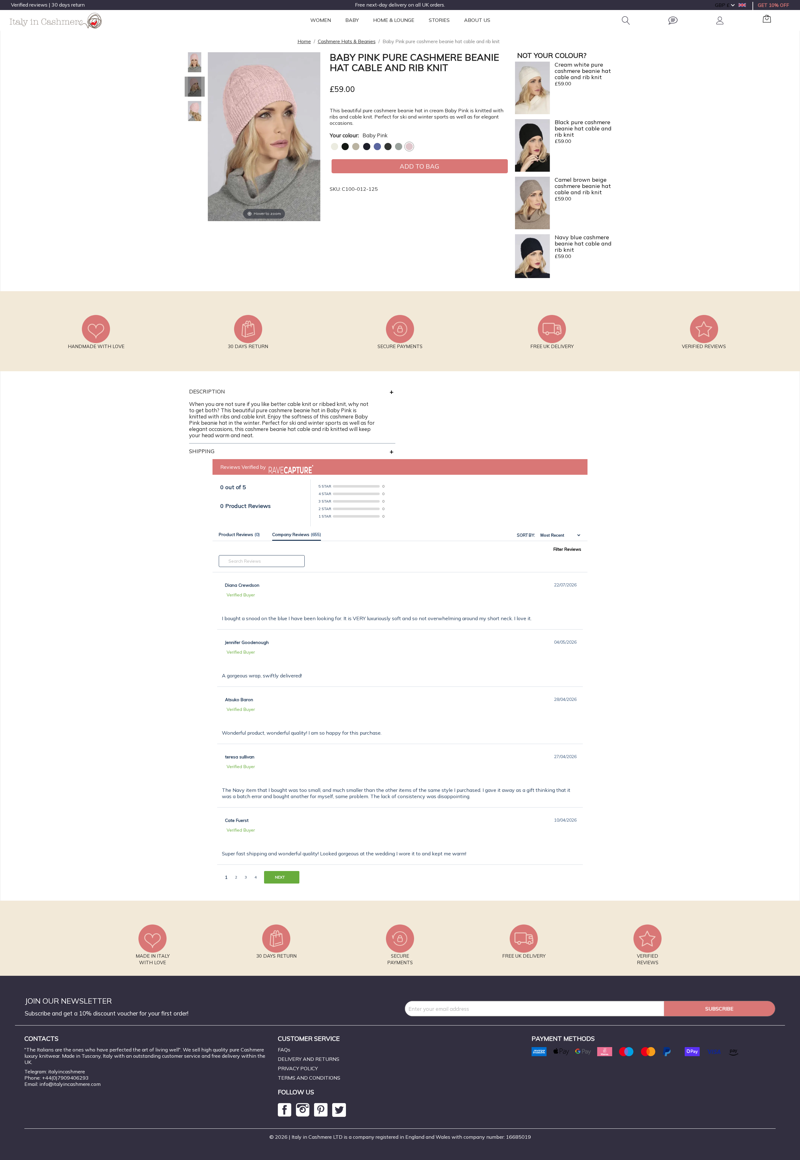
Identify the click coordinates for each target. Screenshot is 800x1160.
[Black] (345, 146)
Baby (352, 20)
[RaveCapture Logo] (289, 467)
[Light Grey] (398, 146)
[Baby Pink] (409, 146)
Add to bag (419, 166)
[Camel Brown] (355, 146)
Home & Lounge (393, 20)
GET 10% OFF (773, 5)
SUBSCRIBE (719, 1009)
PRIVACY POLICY (298, 1068)
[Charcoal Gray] (388, 146)
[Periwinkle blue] (377, 146)
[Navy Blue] (366, 146)
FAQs (284, 1049)
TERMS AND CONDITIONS (309, 1078)
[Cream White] (334, 146)
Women (320, 20)
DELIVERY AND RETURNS (308, 1059)
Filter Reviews (567, 549)
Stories (439, 20)
